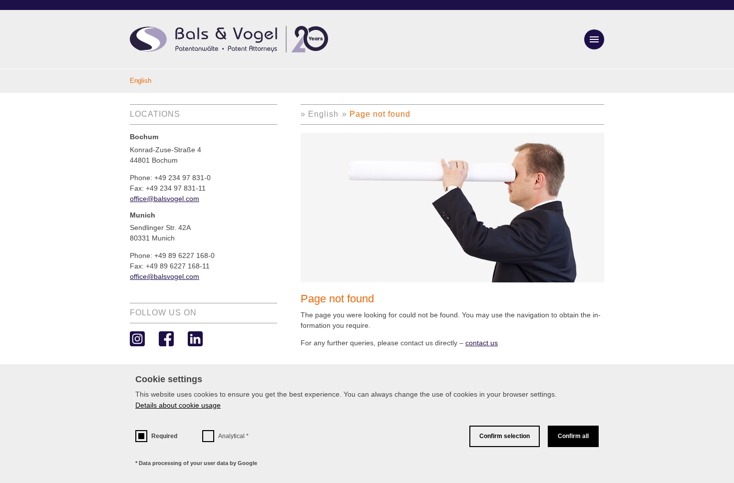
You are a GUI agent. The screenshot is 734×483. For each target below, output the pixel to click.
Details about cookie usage (178, 405)
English (323, 114)
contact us (481, 343)
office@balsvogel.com (164, 199)
